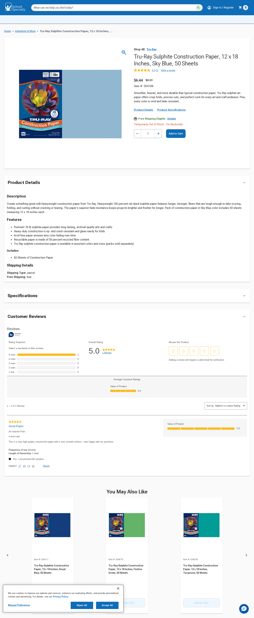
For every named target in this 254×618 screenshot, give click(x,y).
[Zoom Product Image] (124, 52)
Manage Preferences (19, 605)
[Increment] (158, 133)
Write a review (168, 70)
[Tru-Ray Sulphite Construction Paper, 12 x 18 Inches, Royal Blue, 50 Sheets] (52, 527)
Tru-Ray (152, 49)
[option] (52, 556)
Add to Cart (176, 133)
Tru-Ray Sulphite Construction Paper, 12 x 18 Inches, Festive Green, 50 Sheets (126, 569)
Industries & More (25, 31)
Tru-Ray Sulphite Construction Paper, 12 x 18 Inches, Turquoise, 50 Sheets (200, 569)
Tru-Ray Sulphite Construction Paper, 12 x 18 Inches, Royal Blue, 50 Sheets (51, 569)
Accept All (107, 605)
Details (171, 118)
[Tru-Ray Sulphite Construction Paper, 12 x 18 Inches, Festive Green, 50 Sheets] (127, 527)
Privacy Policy (60, 596)
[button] (220, 8)
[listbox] (127, 556)
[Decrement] (137, 133)
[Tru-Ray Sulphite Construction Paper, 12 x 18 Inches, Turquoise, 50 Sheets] (201, 527)
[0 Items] (240, 7)
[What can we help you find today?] (198, 8)
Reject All (82, 605)
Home (7, 31)
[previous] (7, 555)
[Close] (118, 588)
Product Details (143, 109)
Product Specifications (171, 109)
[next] (246, 555)
